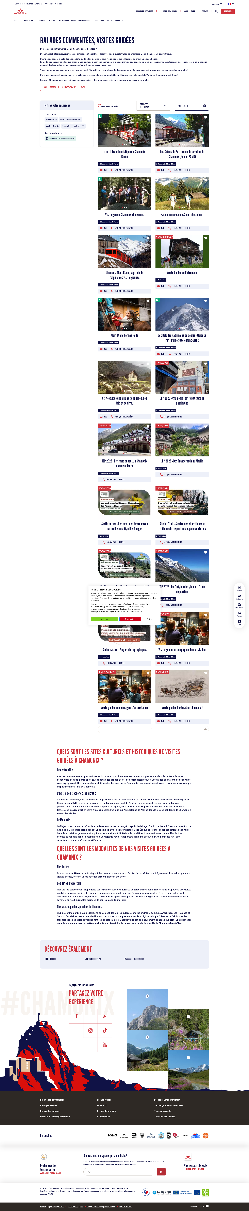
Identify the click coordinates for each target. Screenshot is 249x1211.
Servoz (18, 4)
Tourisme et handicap (164, 1117)
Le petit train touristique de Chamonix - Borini (124, 154)
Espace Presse (104, 1100)
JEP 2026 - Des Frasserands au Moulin (182, 461)
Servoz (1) (66, 126)
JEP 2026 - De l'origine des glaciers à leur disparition (182, 589)
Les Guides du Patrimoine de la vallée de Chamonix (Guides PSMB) (182, 154)
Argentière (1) (51, 120)
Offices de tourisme (106, 1111)
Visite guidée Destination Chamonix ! (182, 707)
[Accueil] (20, 11)
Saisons (215, 4)
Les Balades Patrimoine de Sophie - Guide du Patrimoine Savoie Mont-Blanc (182, 338)
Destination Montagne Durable (55, 1117)
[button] (122, 144)
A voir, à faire (189, 11)
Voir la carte (183, 106)
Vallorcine (59, 4)
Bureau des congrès (50, 1111)
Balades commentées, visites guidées (108, 20)
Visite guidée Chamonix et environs (124, 214)
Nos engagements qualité (52, 1207)
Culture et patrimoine (46, 20)
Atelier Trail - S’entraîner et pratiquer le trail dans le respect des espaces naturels (182, 526)
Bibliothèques (50, 958)
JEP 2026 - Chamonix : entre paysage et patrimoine (182, 401)
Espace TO (102, 1105)
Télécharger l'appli (194, 1168)
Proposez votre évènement (167, 1100)
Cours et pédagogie (93, 958)
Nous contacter (197, 1206)
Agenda (205, 11)
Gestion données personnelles (101, 1207)
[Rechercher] (216, 11)
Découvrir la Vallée (144, 11)
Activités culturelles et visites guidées (74, 20)
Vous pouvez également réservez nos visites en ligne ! (64, 87)
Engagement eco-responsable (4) (61, 138)
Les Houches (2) (52, 126)
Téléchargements (162, 1111)
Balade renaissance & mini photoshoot (182, 214)
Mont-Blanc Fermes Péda (124, 335)
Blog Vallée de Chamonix (52, 1100)
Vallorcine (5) (79, 126)
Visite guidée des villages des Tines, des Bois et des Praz (124, 401)
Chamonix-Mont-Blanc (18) (70, 120)
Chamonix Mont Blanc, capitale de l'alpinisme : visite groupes (124, 275)
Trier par (144, 104)
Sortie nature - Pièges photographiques (124, 649)
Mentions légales (75, 1207)
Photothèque (103, 1117)
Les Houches (27, 4)
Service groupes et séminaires (168, 1105)
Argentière (49, 4)
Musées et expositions (134, 958)
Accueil (17, 20)
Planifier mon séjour (168, 11)
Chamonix (39, 4)
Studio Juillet (125, 1207)
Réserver (228, 11)
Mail (105, 170)
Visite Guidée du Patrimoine (182, 272)
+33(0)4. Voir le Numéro (124, 170)
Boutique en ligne (48, 1105)
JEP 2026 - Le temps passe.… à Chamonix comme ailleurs (124, 463)
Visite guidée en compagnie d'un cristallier (182, 649)
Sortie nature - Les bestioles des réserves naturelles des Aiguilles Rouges (124, 526)
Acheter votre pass (50, 1173)
